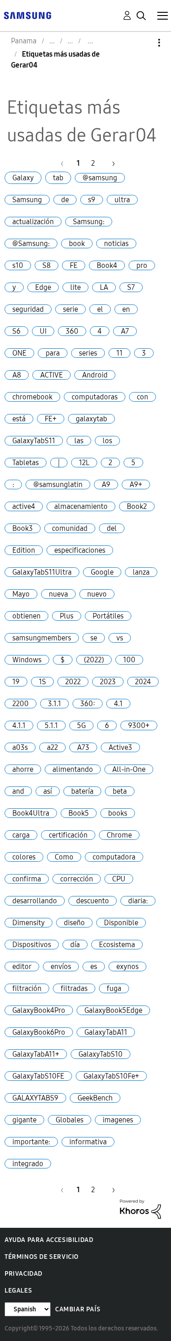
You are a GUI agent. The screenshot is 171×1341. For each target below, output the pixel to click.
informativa (88, 1141)
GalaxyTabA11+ (35, 1054)
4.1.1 (19, 725)
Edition (23, 550)
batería (82, 791)
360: (87, 703)
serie (70, 309)
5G (81, 725)
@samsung (100, 177)
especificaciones (79, 550)
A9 (106, 484)
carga (21, 835)
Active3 (120, 747)
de (65, 199)
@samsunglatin (58, 484)
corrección (76, 879)
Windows (26, 659)
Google (102, 572)
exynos (127, 966)
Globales (69, 1120)
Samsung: (88, 221)
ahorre (22, 769)
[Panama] (27, 14)
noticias (116, 243)
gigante (24, 1120)
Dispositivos (31, 944)
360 (72, 331)
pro (141, 265)
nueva (58, 594)
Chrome (119, 835)
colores (24, 857)
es (93, 966)
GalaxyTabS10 (100, 1054)
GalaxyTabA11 (105, 1032)
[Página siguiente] (110, 163)
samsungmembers (41, 638)
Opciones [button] (143, 43)
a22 (52, 747)
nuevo (97, 594)
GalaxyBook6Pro (38, 1032)
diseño (74, 922)
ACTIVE (51, 375)
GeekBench (95, 1098)
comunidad (70, 528)
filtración (26, 988)
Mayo (21, 594)
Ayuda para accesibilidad (49, 1240)
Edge (43, 287)
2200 (20, 703)
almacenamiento (81, 506)
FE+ (51, 418)
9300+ (139, 725)
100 (129, 659)
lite (75, 287)
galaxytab (91, 418)
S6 (16, 331)
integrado (27, 1163)
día (75, 944)
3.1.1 (54, 703)
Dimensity (28, 922)
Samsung (27, 199)
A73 (83, 747)
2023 (108, 681)
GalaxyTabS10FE (38, 1076)
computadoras (95, 397)
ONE (19, 353)
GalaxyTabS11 (33, 440)
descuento (92, 900)
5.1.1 (51, 725)
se (93, 638)
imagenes (118, 1120)
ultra (122, 199)
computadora (114, 857)
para (53, 353)
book (77, 243)
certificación (68, 835)
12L (84, 462)
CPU (118, 879)
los (107, 440)
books (117, 813)
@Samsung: (31, 243)
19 (16, 681)
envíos (61, 966)
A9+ (136, 484)
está (19, 418)
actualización (33, 221)
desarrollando (34, 900)
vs (119, 638)
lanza (141, 572)
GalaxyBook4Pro (38, 1010)
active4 (23, 506)
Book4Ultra (30, 813)
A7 (125, 331)
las (78, 440)
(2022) (94, 659)
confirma (26, 879)
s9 (91, 199)
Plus (66, 616)
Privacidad (23, 1274)
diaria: (138, 900)
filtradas (74, 988)
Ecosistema (117, 944)
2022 (73, 681)
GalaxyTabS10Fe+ (111, 1076)
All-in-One (128, 769)
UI (43, 331)
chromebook (32, 397)
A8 (16, 375)
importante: (31, 1141)
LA (104, 287)
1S (42, 681)
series (88, 353)
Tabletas (25, 462)
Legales (18, 1290)
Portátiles (108, 616)
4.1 (118, 703)
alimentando (72, 769)
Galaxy (23, 177)
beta (120, 791)
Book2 (137, 506)
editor (21, 966)
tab (58, 177)
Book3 (22, 528)
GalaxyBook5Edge (113, 1010)
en (126, 309)
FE (74, 265)
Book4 (107, 265)
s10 (17, 265)
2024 (143, 681)
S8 (46, 265)
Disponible (121, 922)
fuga (114, 988)
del (112, 528)
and (18, 791)
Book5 (78, 813)
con (142, 397)
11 (119, 353)
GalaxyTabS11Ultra (42, 572)
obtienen (26, 616)
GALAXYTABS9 (35, 1098)
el (100, 309)
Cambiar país (77, 1309)
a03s (20, 747)
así (47, 791)
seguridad (28, 309)
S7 (131, 287)
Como (64, 857)
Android (95, 375)
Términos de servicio (42, 1257)
